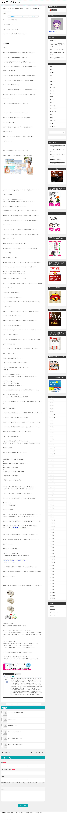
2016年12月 (52, 592)
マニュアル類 (52, 105)
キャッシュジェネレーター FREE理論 (15, 744)
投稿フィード (52, 609)
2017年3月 (52, 583)
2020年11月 (52, 450)
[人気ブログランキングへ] (6, 43)
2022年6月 (52, 402)
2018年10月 (52, 526)
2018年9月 (52, 529)
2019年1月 (52, 517)
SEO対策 (52, 72)
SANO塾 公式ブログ (10, 2)
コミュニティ (52, 90)
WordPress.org (53, 615)
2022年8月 (52, 399)
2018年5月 (52, 541)
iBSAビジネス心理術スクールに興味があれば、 (15, 560)
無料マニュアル (53, 120)
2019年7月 (52, 498)
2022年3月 (52, 411)
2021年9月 (52, 420)
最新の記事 (18, 674)
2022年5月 (52, 405)
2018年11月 (52, 523)
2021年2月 (52, 441)
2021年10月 (52, 417)
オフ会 (51, 84)
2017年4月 (52, 580)
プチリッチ (52, 99)
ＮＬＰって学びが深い (6, 752)
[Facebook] (7, 682)
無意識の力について (12, 719)
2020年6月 (52, 465)
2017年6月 (52, 574)
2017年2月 (52, 586)
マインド (52, 102)
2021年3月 (52, 438)
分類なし (52, 114)
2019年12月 (52, 483)
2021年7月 (52, 426)
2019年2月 (52, 514)
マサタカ (52, 151)
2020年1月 (52, 480)
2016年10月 (52, 598)
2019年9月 (52, 493)
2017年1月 (52, 589)
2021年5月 (52, 432)
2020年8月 (52, 459)
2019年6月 (52, 501)
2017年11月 (52, 559)
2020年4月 (52, 471)
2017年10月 (52, 562)
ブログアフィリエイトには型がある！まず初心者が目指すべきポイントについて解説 (57, 45)
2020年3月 (52, 474)
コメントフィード (53, 612)
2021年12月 (52, 414)
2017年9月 (52, 565)
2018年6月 (52, 538)
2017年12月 (52, 556)
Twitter (51, 78)
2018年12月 (52, 520)
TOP (7, 812)
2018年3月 (52, 547)
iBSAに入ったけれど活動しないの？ (14, 731)
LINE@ (51, 69)
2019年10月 (52, 490)
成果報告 (52, 117)
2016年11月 (52, 595)
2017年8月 (52, 568)
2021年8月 (52, 423)
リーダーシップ (53, 111)
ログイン (52, 606)
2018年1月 (52, 553)
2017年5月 (52, 577)
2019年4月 (52, 508)
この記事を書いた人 (9, 674)
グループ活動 (52, 87)
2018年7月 (52, 535)
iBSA (5, 13)
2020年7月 (52, 462)
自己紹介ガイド (53, 126)
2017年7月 (52, 571)
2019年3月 (52, 511)
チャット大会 (52, 93)
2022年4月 (52, 408)
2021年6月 (52, 429)
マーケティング (53, 108)
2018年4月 (52, 544)
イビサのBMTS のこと (16, 527)
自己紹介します (53, 40)
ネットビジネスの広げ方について (57, 49)
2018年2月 (52, 550)
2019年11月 (52, 486)
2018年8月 (52, 532)
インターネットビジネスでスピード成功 (15, 712)
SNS (51, 75)
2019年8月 (52, 496)
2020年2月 (52, 477)
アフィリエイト (53, 81)
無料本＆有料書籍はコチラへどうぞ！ (15, 738)
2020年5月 (52, 468)
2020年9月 (52, 456)
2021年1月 (52, 444)
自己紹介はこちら (53, 31)
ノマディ (52, 96)
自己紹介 (52, 123)
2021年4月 (52, 435)
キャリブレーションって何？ (56, 145)
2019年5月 (52, 505)
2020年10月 (52, 453)
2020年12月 (52, 447)
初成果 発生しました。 (12, 725)
